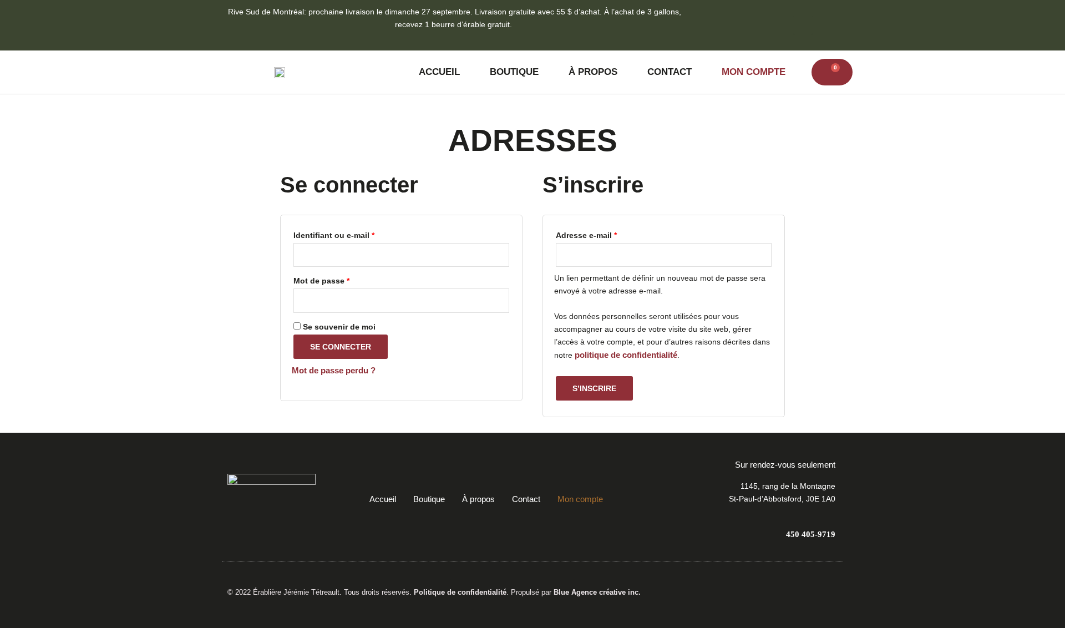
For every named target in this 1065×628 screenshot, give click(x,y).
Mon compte (753, 72)
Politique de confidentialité (460, 592)
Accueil (439, 72)
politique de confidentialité (626, 354)
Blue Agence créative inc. (597, 592)
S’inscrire (594, 388)
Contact (669, 72)
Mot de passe (342, 279)
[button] (803, 25)
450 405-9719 (810, 534)
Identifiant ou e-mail (354, 234)
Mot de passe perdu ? (334, 370)
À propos (593, 72)
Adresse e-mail (607, 234)
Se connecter (340, 346)
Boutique (514, 72)
